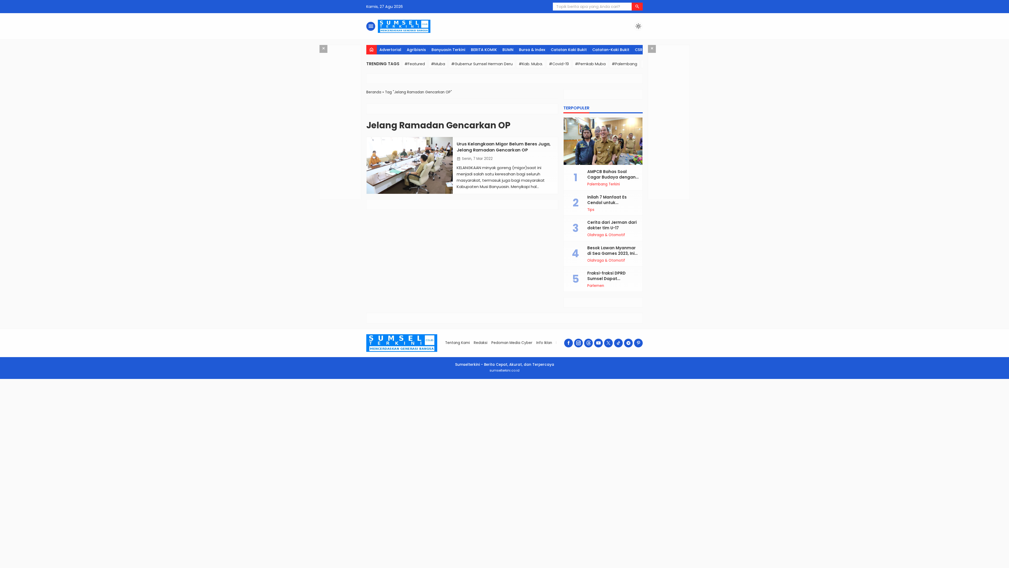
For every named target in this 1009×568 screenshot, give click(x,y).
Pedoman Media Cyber (511, 342)
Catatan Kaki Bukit (569, 49)
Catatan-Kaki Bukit (610, 49)
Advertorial (390, 49)
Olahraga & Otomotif (606, 235)
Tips (590, 210)
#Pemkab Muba (590, 64)
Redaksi (480, 342)
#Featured (414, 64)
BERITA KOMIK (484, 49)
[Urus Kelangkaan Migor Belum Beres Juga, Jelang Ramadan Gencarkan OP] (410, 165)
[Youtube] (598, 343)
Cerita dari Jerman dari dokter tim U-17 (612, 225)
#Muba (438, 64)
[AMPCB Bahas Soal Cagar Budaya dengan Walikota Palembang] (603, 141)
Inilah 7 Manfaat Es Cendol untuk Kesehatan (607, 202)
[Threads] (588, 343)
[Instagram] (578, 343)
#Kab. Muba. (531, 64)
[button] (637, 7)
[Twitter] (608, 343)
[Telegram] (628, 343)
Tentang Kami (457, 342)
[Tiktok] (618, 343)
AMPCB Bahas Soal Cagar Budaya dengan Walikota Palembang (611, 177)
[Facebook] (568, 343)
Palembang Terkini (603, 184)
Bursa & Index (532, 49)
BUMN (507, 49)
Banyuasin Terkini (448, 49)
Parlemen (595, 286)
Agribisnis (416, 49)
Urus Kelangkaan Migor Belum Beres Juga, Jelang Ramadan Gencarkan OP (503, 147)
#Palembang (624, 64)
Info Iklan (544, 342)
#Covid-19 (559, 64)
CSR (638, 49)
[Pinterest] (638, 343)
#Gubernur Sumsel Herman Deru (482, 64)
